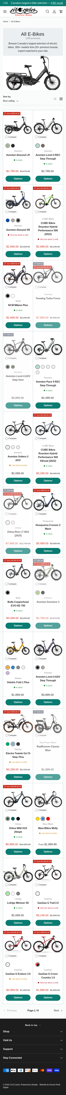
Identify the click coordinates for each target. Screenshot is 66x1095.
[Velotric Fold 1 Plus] (18, 647)
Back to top (31, 1025)
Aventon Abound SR (18, 230)
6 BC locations (53, 3)
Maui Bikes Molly (48, 828)
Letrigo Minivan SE (18, 903)
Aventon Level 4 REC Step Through (48, 157)
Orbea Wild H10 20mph (18, 830)
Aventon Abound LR (18, 155)
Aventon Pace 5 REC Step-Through (48, 383)
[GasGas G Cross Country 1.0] (48, 944)
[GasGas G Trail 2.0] (48, 873)
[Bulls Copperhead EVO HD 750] (18, 572)
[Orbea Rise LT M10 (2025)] (18, 502)
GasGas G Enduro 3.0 (18, 974)
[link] (13, 1010)
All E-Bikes (15, 21)
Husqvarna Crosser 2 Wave (48, 527)
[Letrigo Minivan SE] (18, 873)
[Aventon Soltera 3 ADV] (18, 427)
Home (5, 21)
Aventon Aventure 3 (48, 602)
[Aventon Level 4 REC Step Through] (48, 125)
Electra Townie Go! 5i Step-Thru (18, 755)
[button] (61, 11)
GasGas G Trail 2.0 (48, 903)
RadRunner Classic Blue (48, 748)
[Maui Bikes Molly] (48, 798)
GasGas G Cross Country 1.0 (48, 976)
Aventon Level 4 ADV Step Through (48, 678)
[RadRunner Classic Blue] (48, 723)
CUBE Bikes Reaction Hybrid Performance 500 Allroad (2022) (48, 455)
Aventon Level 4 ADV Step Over (18, 378)
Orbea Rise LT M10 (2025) (18, 534)
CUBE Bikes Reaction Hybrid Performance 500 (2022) (48, 228)
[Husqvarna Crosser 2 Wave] (48, 502)
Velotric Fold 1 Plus (18, 682)
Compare (12, 137)
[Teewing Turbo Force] (48, 275)
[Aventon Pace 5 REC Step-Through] (48, 346)
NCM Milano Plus (18, 305)
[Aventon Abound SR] (18, 200)
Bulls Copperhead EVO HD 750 (18, 604)
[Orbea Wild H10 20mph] (18, 798)
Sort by (7, 96)
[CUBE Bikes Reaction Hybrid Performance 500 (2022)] (48, 200)
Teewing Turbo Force (48, 298)
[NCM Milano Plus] (18, 275)
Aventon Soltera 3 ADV (18, 458)
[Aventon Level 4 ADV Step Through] (48, 647)
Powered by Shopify (29, 1085)
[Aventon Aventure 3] (48, 572)
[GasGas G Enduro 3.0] (18, 944)
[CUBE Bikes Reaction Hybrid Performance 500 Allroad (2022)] (48, 427)
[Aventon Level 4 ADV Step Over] (18, 346)
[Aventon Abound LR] (18, 125)
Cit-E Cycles (15, 1085)
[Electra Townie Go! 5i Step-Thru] (18, 723)
